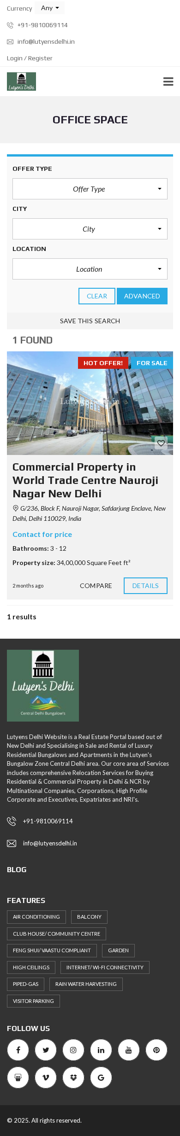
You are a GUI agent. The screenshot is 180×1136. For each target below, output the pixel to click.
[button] (50, 7)
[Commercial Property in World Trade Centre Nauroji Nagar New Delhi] (90, 403)
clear (97, 296)
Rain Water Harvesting (86, 984)
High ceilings (31, 967)
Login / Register (30, 58)
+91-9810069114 (42, 25)
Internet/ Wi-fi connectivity (105, 967)
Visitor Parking (33, 1001)
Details (145, 585)
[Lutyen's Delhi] (18, 82)
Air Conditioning (36, 917)
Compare (96, 585)
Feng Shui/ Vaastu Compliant (52, 950)
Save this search (90, 321)
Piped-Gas (25, 984)
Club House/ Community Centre (56, 934)
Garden (118, 950)
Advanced (142, 296)
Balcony (89, 917)
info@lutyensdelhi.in (45, 41)
